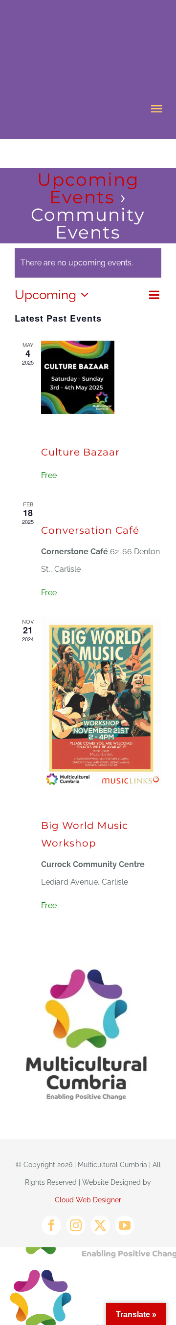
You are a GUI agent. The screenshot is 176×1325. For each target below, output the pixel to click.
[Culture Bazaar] (101, 377)
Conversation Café (90, 530)
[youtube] (124, 1225)
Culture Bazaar (80, 452)
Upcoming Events (88, 188)
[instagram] (76, 1225)
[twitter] (100, 1225)
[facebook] (51, 1225)
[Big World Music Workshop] (101, 702)
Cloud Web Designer (88, 1200)
